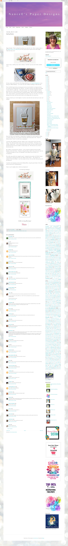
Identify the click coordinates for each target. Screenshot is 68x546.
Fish (59, 278)
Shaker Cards (50, 336)
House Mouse (55, 294)
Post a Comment (10, 428)
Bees (46, 238)
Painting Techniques (57, 315)
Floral (59, 279)
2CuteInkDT (47, 226)
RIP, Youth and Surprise (54, 394)
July (47, 96)
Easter (56, 271)
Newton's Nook (48, 313)
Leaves (46, 302)
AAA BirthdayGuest (51, 230)
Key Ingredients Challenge (55, 299)
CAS (57, 244)
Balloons (46, 237)
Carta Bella (53, 244)
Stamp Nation (55, 344)
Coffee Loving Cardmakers (57, 259)
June (48, 97)
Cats (58, 253)
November (48, 92)
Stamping (59, 345)
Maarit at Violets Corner (12, 271)
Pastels (50, 320)
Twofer (54, 361)
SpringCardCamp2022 (54, 343)
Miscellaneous (52, 308)
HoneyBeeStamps (57, 293)
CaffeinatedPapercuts (12, 386)
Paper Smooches (53, 316)
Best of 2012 (49, 238)
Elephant (57, 272)
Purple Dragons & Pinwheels (51, 108)
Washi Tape (51, 365)
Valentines (47, 363)
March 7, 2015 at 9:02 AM (12, 321)
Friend (46, 283)
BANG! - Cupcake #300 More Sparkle (52, 124)
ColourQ (58, 262)
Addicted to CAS (57, 231)
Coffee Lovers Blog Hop (50, 259)
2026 (47, 76)
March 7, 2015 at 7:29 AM (12, 305)
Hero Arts (56, 291)
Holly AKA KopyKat (12, 403)
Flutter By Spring (49, 122)
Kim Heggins (10, 236)
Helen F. (10, 408)
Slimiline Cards (53, 339)
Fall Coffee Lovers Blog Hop (52, 276)
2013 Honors (47, 225)
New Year (55, 312)
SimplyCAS (56, 338)
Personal (50, 322)
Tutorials (46, 361)
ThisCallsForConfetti (49, 357)
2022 (47, 81)
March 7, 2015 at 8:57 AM (12, 316)
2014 (47, 132)
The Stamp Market (52, 356)
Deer (46, 268)
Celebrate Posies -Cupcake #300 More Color (53, 118)
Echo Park (50, 272)
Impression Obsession (53, 295)
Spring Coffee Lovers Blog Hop (14, 49)
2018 (47, 86)
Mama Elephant (47, 304)
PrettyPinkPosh (56, 327)
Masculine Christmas (53, 305)
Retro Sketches (47, 331)
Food (46, 281)
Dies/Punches (56, 268)
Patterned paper (58, 320)
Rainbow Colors (53, 329)
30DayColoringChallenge (48, 227)
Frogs (57, 283)
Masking (59, 305)
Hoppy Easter (49, 103)
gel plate (53, 285)
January (48, 130)
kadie (9, 424)
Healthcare (59, 290)
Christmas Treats (58, 256)
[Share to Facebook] (19, 229)
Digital (60, 268)
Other (46, 315)
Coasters (57, 258)
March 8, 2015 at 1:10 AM (12, 378)
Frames (46, 282)
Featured (47, 278)
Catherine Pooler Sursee (54, 253)
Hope (51, 294)
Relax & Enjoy (53, 399)
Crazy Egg (58, 265)
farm (57, 276)
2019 (47, 85)
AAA (55, 229)
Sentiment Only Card (52, 335)
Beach (53, 237)
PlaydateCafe (47, 326)
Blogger (43, 538)
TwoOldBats (58, 361)
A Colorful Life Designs (50, 229)
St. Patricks (49, 344)
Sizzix (59, 338)
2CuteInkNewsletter (55, 226)
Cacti (56, 242)
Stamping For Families (50, 346)
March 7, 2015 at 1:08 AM (12, 252)
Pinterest (30, 27)
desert (49, 268)
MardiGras (58, 304)
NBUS (54, 311)
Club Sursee (53, 258)
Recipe (50, 330)
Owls (48, 315)
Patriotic (53, 320)
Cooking (57, 263)
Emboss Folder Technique (56, 273)
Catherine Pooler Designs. (51, 251)
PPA (51, 327)
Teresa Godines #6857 (12, 355)
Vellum (47, 364)
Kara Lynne (10, 324)
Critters (46, 266)
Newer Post (8, 430)
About (10, 27)
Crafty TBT (49, 265)
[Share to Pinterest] (20, 229)
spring (58, 342)
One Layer (54, 314)
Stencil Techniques (53, 348)
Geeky (49, 285)
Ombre (51, 314)
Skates (46, 339)
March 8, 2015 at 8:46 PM (12, 405)
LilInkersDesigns (49, 303)
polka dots (55, 326)
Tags (58, 351)
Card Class (49, 244)
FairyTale (59, 275)
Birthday (53, 239)
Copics (60, 263)
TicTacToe (55, 357)
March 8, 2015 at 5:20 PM (12, 389)
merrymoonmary (35, 538)
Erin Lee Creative (48, 275)
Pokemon (51, 326)
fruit (60, 283)
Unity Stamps (58, 362)
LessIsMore (53, 302)
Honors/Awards (47, 294)
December (48, 91)
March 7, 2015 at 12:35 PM (12, 357)
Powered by (50, 68)
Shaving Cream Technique (48, 337)
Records (53, 330)
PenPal (54, 321)
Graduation (55, 289)
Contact (13, 27)
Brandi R (10, 249)
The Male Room (57, 355)
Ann (9, 344)
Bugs (46, 242)
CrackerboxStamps (55, 264)
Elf (59, 272)
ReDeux (56, 330)
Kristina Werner (49, 301)
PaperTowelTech (53, 319)
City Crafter (58, 257)
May (48, 98)
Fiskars (46, 279)
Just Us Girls (47, 298)
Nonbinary (52, 313)
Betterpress (53, 238)
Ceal (9, 376)
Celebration (47, 254)
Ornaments (58, 314)
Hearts (50, 291)
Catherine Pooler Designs (54, 250)
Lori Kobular (10, 302)
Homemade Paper (57, 292)
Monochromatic (57, 309)
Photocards (55, 322)
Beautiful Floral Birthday (54, 389)
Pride (59, 327)
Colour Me (53, 262)
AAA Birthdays (56, 230)
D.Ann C (10, 308)
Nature (47, 311)
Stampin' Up (55, 345)
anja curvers (10, 266)
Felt (53, 278)
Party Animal (49, 112)
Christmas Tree (47, 257)
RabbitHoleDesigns (47, 329)
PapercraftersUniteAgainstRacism (55, 318)
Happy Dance (11, 330)
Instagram (26, 27)
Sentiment (46, 335)
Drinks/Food (57, 270)
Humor (59, 294)
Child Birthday (47, 255)
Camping (50, 243)
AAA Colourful (51, 231)
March (48, 101)
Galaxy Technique (57, 284)
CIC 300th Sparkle (53, 257)
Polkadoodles (59, 326)
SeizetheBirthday (56, 333)
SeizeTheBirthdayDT (48, 334)
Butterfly (52, 242)
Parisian (46, 320)
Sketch (49, 339)
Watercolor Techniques (48, 366)
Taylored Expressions (48, 352)
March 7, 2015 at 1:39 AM (12, 263)
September (48, 95)
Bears (56, 237)
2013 (47, 133)
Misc (46, 308)
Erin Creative (59, 274)
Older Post (41, 430)
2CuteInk (58, 225)
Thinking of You (58, 356)
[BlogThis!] (17, 229)
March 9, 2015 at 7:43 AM (12, 416)
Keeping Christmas (48, 299)
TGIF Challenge (53, 353)
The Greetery (52, 355)
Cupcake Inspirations (35, 83)
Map (51, 304)
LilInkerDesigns (58, 302)
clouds (50, 258)
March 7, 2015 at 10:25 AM (12, 341)
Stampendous (50, 345)
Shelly (9, 319)
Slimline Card (58, 339)
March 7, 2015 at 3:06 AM (12, 279)
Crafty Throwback (54, 265)
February (48, 129)
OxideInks (51, 315)
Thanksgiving (56, 354)
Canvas (46, 244)
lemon (50, 302)
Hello (53, 291)
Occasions (58, 313)
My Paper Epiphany (11, 287)
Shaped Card (58, 336)
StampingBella (47, 347)
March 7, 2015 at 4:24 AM (12, 284)
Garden (46, 285)
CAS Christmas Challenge (54, 245)
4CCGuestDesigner (52, 228)
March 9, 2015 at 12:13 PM (12, 421)
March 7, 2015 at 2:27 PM (12, 362)
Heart (47, 291)
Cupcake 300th (50, 266)
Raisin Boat (46, 330)
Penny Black (50, 321)
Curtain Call (56, 267)
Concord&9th (47, 263)
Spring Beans (49, 114)
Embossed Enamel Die (48, 274)
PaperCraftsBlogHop (47, 319)
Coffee (60, 258)
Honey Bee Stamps (48, 293)
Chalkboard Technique (54, 254)
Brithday (55, 241)
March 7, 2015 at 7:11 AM (12, 299)
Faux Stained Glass (52, 277)
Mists (59, 308)
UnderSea (50, 362)
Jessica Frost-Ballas (12, 365)
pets (52, 322)
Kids (49, 300)
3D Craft (54, 227)
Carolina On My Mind (50, 113)
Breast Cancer (51, 241)
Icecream (46, 295)
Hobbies (47, 292)
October (48, 93)
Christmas (52, 255)
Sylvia (9, 360)
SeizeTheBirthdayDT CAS (56, 334)
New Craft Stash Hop (50, 312)
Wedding (55, 366)
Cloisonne (46, 258)
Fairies (56, 275)
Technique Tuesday (57, 352)
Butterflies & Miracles (50, 109)
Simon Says (55, 337)
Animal (47, 235)
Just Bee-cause (53, 409)
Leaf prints (58, 301)
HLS (60, 291)
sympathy (52, 351)
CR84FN (51, 264)
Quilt (59, 328)
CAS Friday (53, 246)
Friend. (50, 283)
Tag (55, 351)
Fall (46, 276)
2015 (47, 90)
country (48, 264)
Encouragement (54, 274)
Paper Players (47, 316)
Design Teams (18, 27)
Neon (46, 312)
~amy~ (10, 292)
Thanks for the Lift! (49, 102)
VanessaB (10, 339)
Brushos (59, 241)
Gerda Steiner (55, 286)
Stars (46, 348)
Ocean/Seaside (47, 314)
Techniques (47, 353)
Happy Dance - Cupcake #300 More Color (53, 117)
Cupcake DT (57, 266)
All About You (52, 404)
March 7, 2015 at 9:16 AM (12, 327)
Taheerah (10, 397)
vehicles (60, 363)
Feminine (56, 278)
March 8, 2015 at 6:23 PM (12, 394)
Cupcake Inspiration (48, 267)
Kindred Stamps (53, 300)
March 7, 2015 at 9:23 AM (12, 336)
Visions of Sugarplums (55, 364)
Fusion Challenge (50, 284)
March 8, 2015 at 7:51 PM (12, 400)
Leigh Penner (11, 419)
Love (58, 303)
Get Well (59, 286)
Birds (48, 239)
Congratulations (52, 263)
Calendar (59, 242)
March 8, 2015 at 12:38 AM (12, 373)
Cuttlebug (59, 267)
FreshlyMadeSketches (56, 282)
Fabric (53, 275)
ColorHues (52, 261)
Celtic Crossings (49, 107)
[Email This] (16, 229)
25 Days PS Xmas (52, 225)
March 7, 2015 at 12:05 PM (12, 352)
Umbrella (46, 362)
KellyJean (10, 261)
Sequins (57, 335)
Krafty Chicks (58, 300)
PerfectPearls (58, 321)
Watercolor (57, 365)
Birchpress (57, 238)
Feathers (58, 277)
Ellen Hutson (47, 273)
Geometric (50, 286)
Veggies (57, 363)
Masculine (47, 305)
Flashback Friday (54, 279)
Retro (59, 330)
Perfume (46, 322)
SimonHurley (52, 338)
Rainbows (57, 329)
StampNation (58, 347)
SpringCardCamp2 (47, 343)
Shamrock (54, 336)
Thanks (51, 354)
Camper (46, 243)
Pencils (46, 321)
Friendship (53, 283)
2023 (47, 80)
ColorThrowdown (47, 262)
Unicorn (54, 362)
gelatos (56, 285)
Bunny (48, 242)
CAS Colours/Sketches (48, 246)
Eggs (53, 272)
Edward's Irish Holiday (50, 119)
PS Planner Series (48, 328)
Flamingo (50, 279)
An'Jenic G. (10, 381)
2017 (47, 87)
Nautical (51, 311)
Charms (59, 254)
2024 (47, 79)
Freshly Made (50, 282)
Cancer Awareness (54, 243)
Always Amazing (49, 123)
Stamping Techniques (57, 346)
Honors (23, 27)
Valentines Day (53, 363)
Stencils (59, 348)
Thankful (46, 354)
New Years (59, 312)
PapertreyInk (58, 319)
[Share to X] (18, 229)
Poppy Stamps (48, 327)
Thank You (57, 353)
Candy (59, 243)
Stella (49, 348)
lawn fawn (54, 301)
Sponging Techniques (51, 341)
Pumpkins (55, 328)
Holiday (50, 292)
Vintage (50, 364)
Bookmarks (46, 241)
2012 (47, 134)
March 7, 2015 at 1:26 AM (12, 258)
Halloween (51, 290)
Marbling (55, 304)
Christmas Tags (52, 256)
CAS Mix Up (57, 246)
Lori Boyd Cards (54, 303)
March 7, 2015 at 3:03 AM (12, 274)
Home (7, 27)
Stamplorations (52, 347)
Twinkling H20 (50, 361)
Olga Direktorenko (11, 282)
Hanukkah (56, 290)
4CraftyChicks (58, 228)
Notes (55, 313)
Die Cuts (52, 268)
